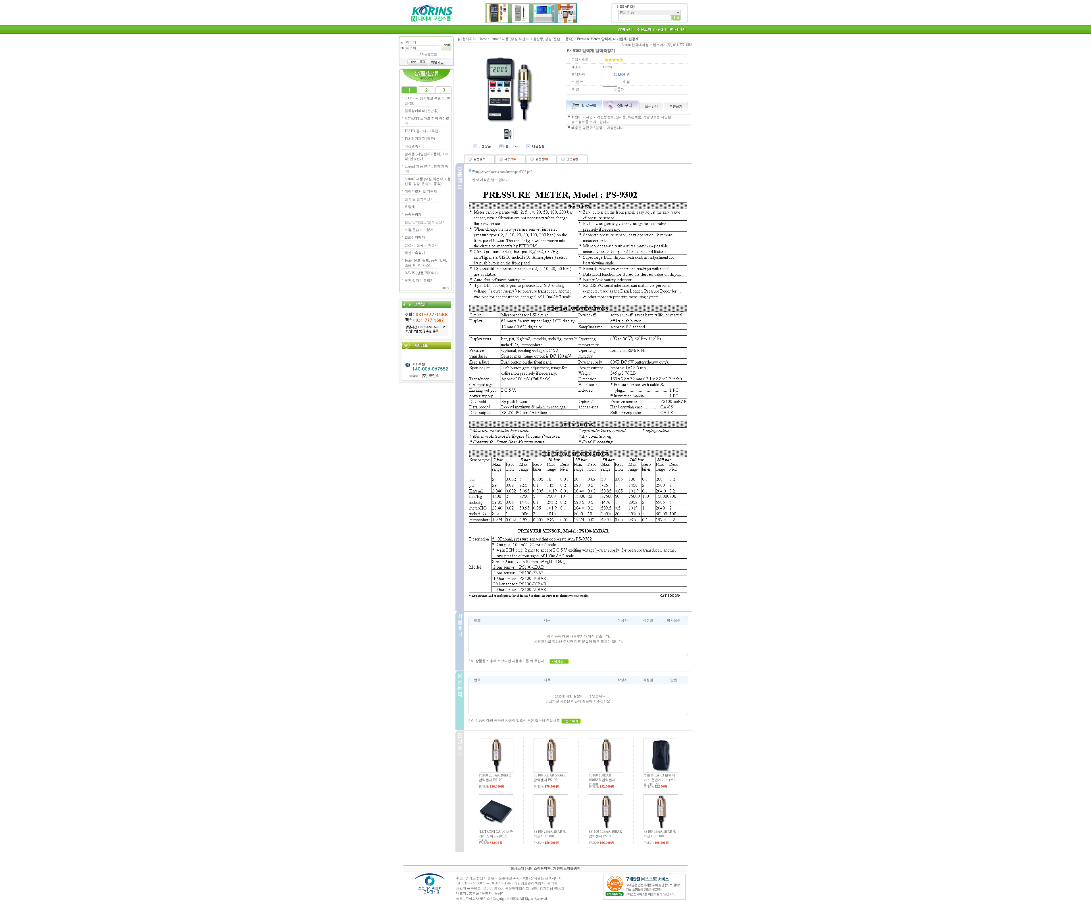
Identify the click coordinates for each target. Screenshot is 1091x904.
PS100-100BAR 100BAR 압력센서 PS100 (602, 779)
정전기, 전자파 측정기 (421, 245)
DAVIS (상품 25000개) (421, 273)
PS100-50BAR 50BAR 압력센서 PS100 (550, 777)
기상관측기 (413, 146)
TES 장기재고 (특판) (420, 139)
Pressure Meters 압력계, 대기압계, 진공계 (608, 39)
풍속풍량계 (413, 214)
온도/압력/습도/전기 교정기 (425, 222)
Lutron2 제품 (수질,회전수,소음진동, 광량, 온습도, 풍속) (531, 39)
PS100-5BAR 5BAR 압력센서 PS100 (660, 834)
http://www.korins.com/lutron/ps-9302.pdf (503, 172)
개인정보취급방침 (566, 868)
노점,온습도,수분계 (419, 230)
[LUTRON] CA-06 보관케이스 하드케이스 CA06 (496, 836)
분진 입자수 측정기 (419, 281)
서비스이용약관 (539, 868)
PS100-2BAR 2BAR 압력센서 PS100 (550, 834)
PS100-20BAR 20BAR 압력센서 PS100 (495, 777)
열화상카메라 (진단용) (421, 111)
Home (482, 39)
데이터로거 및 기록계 (421, 191)
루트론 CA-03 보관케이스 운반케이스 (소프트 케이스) (660, 779)
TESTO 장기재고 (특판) (422, 131)
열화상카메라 (415, 237)
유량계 (410, 207)
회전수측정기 (415, 253)
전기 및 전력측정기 (419, 199)
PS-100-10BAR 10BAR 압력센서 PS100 (605, 834)
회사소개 (517, 868)
